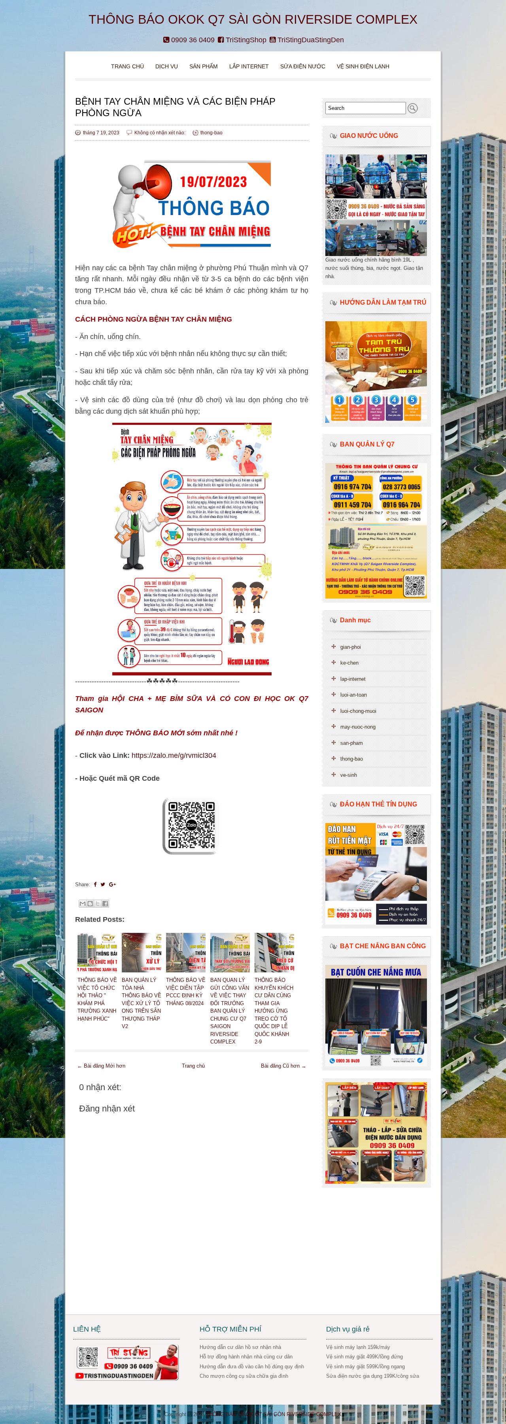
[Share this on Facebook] (95, 884)
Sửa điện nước (302, 66)
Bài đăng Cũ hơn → (283, 1066)
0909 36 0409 (192, 40)
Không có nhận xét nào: (160, 133)
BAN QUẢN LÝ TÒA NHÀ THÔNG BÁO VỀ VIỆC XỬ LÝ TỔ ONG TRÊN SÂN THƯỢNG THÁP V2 (141, 1003)
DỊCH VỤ (166, 66)
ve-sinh (348, 775)
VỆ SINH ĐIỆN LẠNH (363, 66)
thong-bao (211, 133)
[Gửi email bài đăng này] (83, 904)
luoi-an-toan (353, 695)
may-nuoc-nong (358, 727)
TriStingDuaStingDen (310, 40)
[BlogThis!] (90, 904)
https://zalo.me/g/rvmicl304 (174, 755)
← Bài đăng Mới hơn (101, 1066)
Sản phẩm (204, 66)
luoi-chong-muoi (358, 711)
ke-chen (349, 663)
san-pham (351, 743)
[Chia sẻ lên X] (98, 904)
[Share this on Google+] (112, 884)
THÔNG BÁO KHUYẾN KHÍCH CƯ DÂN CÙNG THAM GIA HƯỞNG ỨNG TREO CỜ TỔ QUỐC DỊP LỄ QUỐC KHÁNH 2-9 (274, 1011)
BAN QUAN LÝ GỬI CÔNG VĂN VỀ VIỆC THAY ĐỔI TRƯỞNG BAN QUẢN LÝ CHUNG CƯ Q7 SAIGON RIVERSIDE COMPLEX (229, 1011)
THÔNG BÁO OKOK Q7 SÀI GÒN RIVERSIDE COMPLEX (253, 19)
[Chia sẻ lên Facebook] (105, 904)
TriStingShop (245, 40)
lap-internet (353, 679)
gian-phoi (350, 647)
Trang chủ (127, 66)
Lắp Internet (249, 66)
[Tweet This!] (102, 884)
